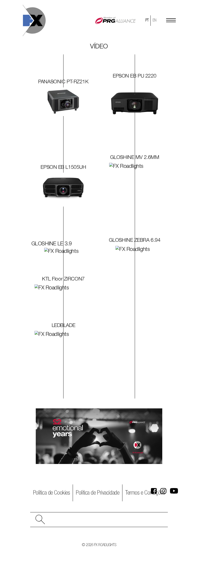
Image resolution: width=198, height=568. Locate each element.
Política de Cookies (51, 492)
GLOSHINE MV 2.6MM (134, 157)
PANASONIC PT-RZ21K (63, 82)
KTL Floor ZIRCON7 (63, 279)
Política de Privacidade (97, 492)
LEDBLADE (63, 325)
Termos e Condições (145, 492)
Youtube (174, 491)
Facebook (154, 491)
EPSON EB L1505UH (63, 167)
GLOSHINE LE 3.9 (51, 244)
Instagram (163, 491)
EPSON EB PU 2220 (134, 76)
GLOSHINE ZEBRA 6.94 (135, 240)
